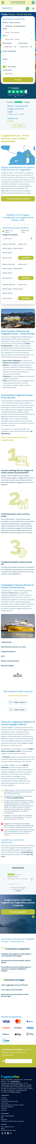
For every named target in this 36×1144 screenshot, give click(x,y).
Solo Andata (8, 26)
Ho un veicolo (12, 66)
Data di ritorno (23, 43)
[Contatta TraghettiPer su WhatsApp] (11, 1133)
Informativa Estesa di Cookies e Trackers (12, 1105)
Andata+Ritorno (21, 26)
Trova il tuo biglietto (18, 912)
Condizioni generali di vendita (9, 1101)
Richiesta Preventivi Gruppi (8, 1130)
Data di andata (7, 43)
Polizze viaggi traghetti (7, 1116)
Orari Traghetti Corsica (7, 1126)
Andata (5, 28)
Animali (5, 59)
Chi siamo (3, 1097)
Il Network (4, 1110)
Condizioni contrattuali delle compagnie (12, 1121)
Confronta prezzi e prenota (18, 199)
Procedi (18, 80)
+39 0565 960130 (15, 1081)
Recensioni (4, 1119)
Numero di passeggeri (9, 51)
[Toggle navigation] (33, 8)
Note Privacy (4, 1103)
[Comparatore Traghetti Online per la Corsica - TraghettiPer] (7, 8)
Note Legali (4, 1099)
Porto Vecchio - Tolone (25, 231)
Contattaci (4, 1108)
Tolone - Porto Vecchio (9, 231)
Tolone (30, 337)
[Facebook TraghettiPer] (2, 1133)
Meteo (3, 1128)
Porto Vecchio (6, 339)
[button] (15, 96)
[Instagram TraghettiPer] (5, 1133)
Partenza (5, 22)
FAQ (2, 1117)
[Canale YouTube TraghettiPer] (8, 1133)
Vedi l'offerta (18, 126)
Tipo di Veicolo (7, 70)
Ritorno (5, 35)
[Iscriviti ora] (33, 2)
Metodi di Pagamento (7, 1106)
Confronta (26, 258)
